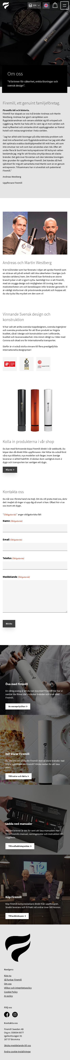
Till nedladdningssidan (19, 846)
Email (12, 539)
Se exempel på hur (16, 706)
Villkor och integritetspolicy (18, 987)
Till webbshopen (16, 916)
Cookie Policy (11, 991)
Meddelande (16, 576)
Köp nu (9, 469)
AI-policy (8, 995)
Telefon (13, 558)
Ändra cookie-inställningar (17, 1051)
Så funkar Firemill (13, 979)
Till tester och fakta (17, 776)
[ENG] (46, 5)
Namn (13, 520)
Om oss (8, 983)
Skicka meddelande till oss (17, 1045)
